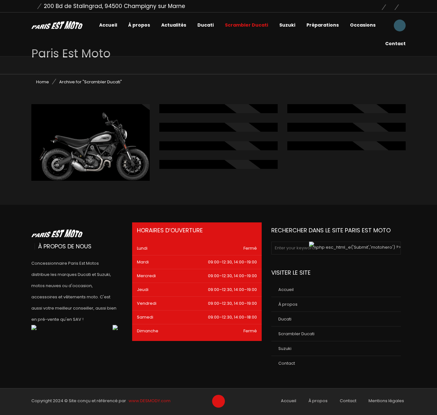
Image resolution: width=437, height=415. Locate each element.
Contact (395, 43)
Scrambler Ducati (246, 25)
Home (42, 82)
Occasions (363, 25)
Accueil (108, 25)
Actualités (173, 25)
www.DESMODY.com (150, 401)
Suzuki (287, 25)
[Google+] (403, 6)
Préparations (322, 25)
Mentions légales (386, 401)
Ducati (205, 25)
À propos (139, 25)
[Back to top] (218, 401)
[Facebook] (380, 6)
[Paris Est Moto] (57, 25)
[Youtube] (393, 6)
